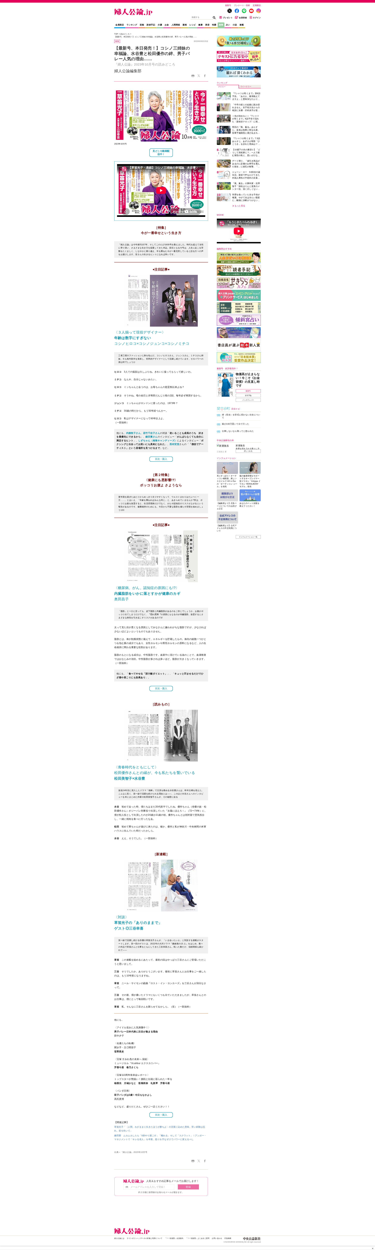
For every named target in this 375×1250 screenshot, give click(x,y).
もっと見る (240, 206)
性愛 (214, 25)
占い (228, 25)
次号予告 (248, 395)
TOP (116, 34)
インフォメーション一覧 (248, 537)
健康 (200, 25)
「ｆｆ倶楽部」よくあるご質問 (197, 1238)
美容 (207, 25)
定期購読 (257, 5)
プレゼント (228, 18)
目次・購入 (161, 459)
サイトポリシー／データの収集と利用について (144, 1238)
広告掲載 (227, 1238)
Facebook (204, 75)
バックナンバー (248, 400)
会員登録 (243, 18)
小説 (235, 25)
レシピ (192, 25)
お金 (167, 25)
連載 (242, 25)
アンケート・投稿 (242, 5)
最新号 (228, 5)
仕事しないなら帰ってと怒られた (238, 431)
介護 (160, 25)
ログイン (257, 18)
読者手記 (151, 25)
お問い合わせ (217, 1238)
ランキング (132, 25)
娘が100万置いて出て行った (235, 424)
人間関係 (176, 25)
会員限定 (119, 25)
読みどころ (125, 34)
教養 (221, 25)
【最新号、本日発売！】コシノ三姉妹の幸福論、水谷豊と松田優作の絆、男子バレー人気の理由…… (155, 37)
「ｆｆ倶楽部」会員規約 (174, 1238)
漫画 (185, 25)
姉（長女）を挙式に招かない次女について (241, 416)
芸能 (142, 25)
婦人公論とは (119, 1238)
